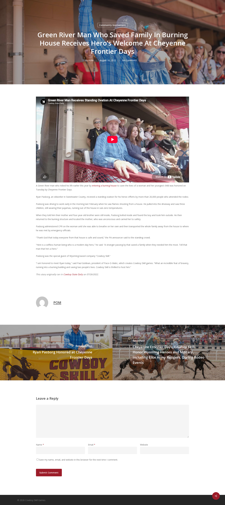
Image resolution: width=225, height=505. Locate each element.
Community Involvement (112, 25)
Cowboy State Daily (73, 274)
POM (91, 60)
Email (91, 444)
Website (144, 444)
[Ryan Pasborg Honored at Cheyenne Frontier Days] (56, 352)
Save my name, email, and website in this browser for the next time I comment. (78, 459)
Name (40, 444)
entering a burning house (104, 185)
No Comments (129, 60)
